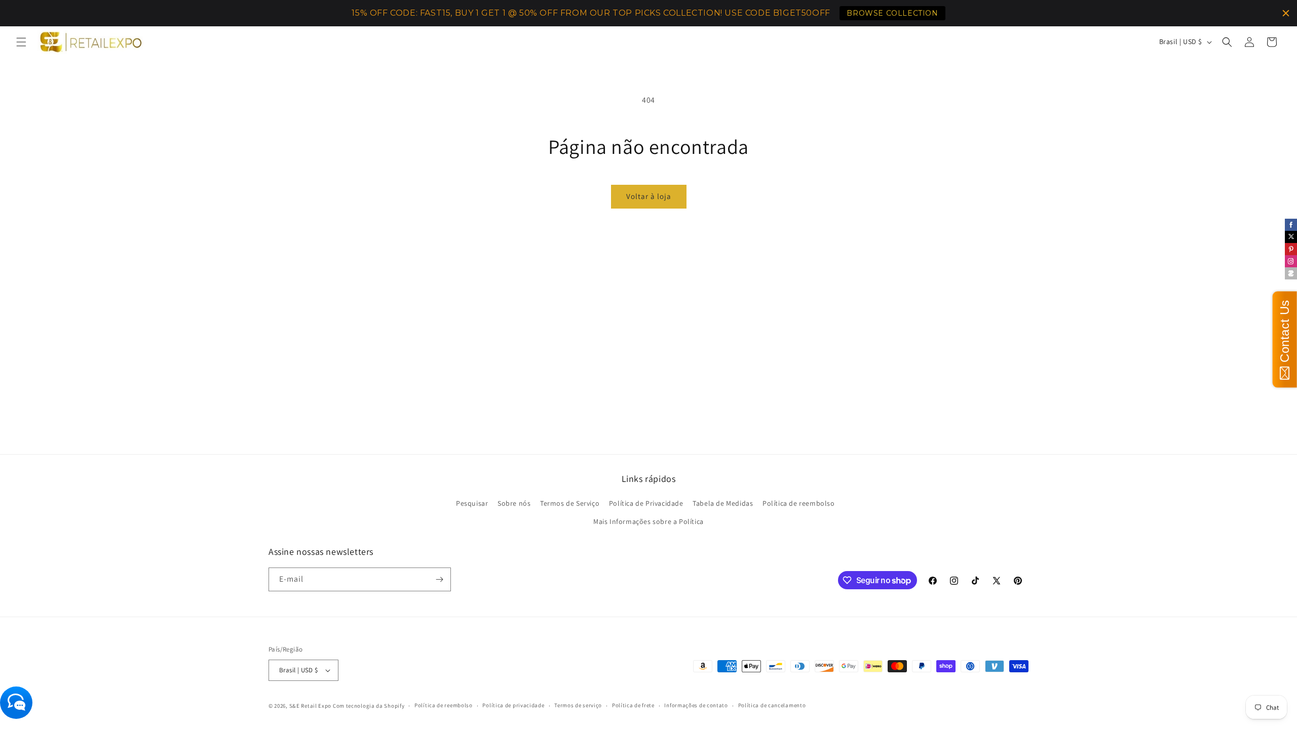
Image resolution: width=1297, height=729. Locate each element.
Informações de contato (696, 705)
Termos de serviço (578, 705)
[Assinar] (439, 579)
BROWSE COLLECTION (892, 13)
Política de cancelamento (772, 705)
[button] (21, 42)
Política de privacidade (513, 705)
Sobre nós (514, 503)
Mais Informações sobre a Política (648, 521)
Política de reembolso (798, 503)
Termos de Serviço (569, 503)
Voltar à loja (648, 196)
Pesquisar (472, 503)
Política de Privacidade (646, 503)
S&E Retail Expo (310, 705)
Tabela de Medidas (723, 503)
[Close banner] (1286, 13)
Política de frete (633, 705)
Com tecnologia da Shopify (369, 705)
